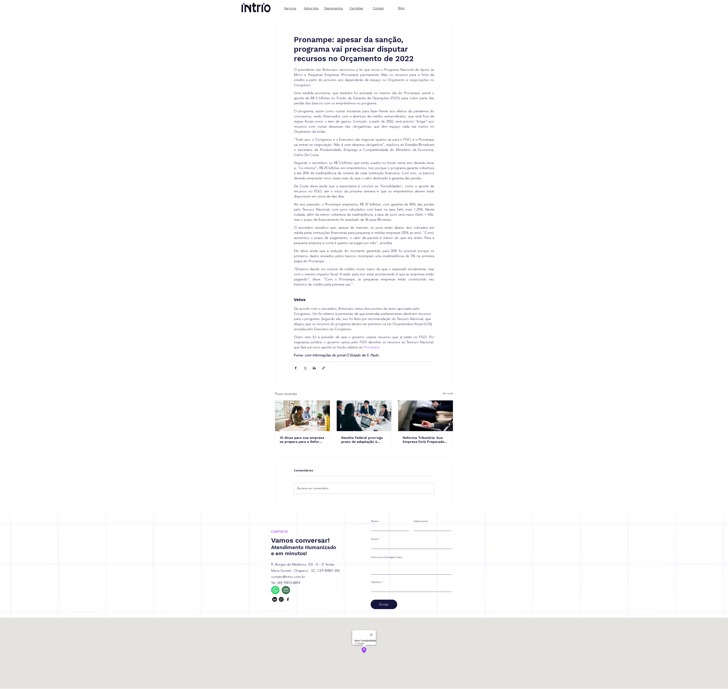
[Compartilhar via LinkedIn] (314, 368)
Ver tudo (448, 393)
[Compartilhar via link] (323, 368)
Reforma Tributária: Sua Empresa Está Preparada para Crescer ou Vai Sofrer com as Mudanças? (425, 440)
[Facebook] (288, 599)
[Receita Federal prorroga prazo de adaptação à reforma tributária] (364, 415)
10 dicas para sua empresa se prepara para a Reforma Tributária (302, 440)
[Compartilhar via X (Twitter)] (305, 368)
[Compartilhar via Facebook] (295, 368)
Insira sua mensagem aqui (386, 557)
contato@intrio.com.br (288, 577)
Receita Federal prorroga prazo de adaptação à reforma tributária (362, 440)
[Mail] (286, 590)
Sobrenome (421, 521)
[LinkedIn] (274, 599)
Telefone (376, 582)
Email (374, 539)
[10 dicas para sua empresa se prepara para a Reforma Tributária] (302, 415)
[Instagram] (281, 599)
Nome (375, 521)
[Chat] (275, 590)
